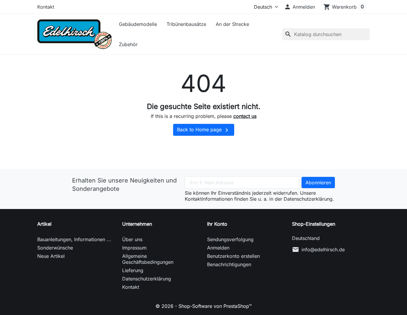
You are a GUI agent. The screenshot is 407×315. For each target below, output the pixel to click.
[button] (299, 6)
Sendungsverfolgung (230, 239)
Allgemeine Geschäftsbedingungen (147, 259)
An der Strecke (232, 24)
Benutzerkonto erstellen (233, 256)
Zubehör (128, 44)
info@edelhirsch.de (323, 249)
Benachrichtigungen (229, 264)
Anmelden (218, 248)
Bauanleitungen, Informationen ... (74, 239)
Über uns (132, 239)
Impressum (134, 248)
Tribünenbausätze (186, 24)
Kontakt (45, 7)
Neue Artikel (51, 256)
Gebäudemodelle (138, 24)
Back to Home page (203, 130)
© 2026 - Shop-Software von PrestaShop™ (204, 306)
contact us (245, 116)
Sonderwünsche (55, 248)
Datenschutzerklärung (146, 279)
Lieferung (132, 270)
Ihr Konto (217, 224)
